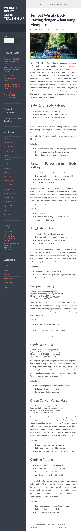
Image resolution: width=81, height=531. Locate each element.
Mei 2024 (7, 214)
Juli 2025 (7, 159)
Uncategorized (8, 283)
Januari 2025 (8, 185)
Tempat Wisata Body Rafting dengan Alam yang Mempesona (52, 20)
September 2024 (9, 202)
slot (5, 229)
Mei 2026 (7, 138)
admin (48, 29)
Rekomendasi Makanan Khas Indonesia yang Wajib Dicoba (12, 87)
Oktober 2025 (8, 155)
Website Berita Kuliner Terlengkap (14, 13)
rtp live (57, 197)
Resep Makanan (9, 278)
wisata (6, 291)
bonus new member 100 (11, 243)
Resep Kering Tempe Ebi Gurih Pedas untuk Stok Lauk (11, 61)
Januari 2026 (8, 143)
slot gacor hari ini (9, 238)
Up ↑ (66, 527)
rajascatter (7, 226)
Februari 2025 (8, 181)
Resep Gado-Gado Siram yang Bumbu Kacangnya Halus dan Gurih (12, 70)
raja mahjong (8, 249)
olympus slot (8, 247)
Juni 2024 (7, 210)
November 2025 (9, 151)
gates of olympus (9, 236)
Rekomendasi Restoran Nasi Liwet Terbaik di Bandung (11, 78)
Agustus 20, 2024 (37, 29)
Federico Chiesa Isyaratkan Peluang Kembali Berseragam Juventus (13, 95)
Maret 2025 (8, 176)
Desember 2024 (9, 189)
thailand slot (8, 235)
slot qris (6, 227)
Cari (5, 37)
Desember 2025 (9, 147)
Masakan (7, 274)
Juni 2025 (7, 164)
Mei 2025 (7, 168)
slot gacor (7, 240)
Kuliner (6, 270)
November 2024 (9, 193)
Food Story (7, 266)
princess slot (8, 245)
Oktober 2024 (8, 197)
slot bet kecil (8, 231)
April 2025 (7, 172)
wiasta (6, 287)
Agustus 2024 (8, 206)
